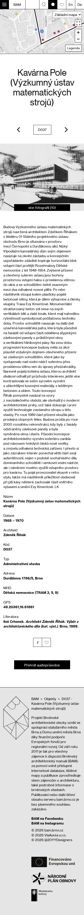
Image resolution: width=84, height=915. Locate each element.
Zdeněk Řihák (14, 535)
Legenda (73, 48)
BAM (17, 4)
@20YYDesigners (58, 840)
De (80, 4)
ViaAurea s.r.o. (55, 835)
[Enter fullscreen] (78, 23)
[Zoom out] (78, 39)
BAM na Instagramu (47, 823)
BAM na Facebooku (47, 818)
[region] (42, 31)
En (71, 4)
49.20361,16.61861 (18, 607)
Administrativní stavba (21, 564)
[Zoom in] (78, 32)
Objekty (50, 699)
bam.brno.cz (53, 830)
